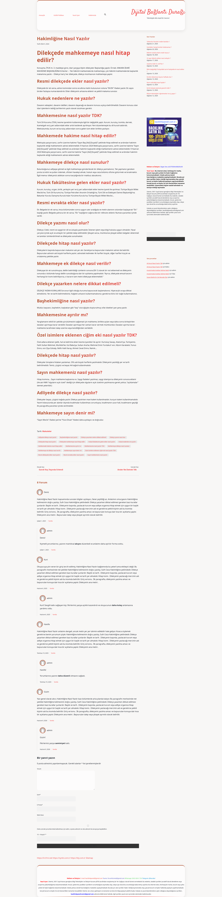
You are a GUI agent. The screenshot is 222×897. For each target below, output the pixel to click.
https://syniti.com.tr (61, 858)
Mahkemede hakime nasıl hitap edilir (50, 446)
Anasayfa (42, 15)
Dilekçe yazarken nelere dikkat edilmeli (93, 437)
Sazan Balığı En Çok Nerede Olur (157, 277)
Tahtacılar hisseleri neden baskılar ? (158, 42)
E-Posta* (40, 805)
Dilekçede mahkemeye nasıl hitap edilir (72, 442)
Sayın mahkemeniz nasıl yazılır (97, 455)
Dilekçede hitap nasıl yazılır (47, 442)
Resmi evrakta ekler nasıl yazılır (74, 455)
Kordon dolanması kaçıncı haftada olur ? (159, 77)
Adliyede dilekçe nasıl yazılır (47, 437)
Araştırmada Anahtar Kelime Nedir (158, 270)
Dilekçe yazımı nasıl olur (117, 437)
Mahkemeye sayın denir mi (73, 451)
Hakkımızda (92, 15)
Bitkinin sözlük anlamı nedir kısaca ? (158, 53)
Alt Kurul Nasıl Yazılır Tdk (154, 263)
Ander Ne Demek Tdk (127, 469)
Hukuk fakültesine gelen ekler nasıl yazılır (101, 442)
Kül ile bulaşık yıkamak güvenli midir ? (159, 88)
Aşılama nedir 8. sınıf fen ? (155, 64)
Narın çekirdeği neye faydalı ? (156, 83)
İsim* (39, 795)
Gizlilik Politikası (59, 15)
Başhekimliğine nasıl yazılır (68, 437)
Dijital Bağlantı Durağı (158, 12)
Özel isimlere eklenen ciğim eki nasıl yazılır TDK (100, 451)
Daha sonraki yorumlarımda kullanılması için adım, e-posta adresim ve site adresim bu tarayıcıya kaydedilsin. (72, 829)
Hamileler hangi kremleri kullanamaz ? (159, 47)
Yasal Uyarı (76, 15)
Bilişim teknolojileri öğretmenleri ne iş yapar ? (161, 94)
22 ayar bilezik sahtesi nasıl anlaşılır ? (159, 58)
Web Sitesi (40, 815)
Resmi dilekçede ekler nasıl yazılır (49, 455)
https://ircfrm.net (44, 858)
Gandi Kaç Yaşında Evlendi (51, 469)
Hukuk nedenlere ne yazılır (127, 442)
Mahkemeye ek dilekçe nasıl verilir (49, 451)
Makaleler (47, 431)
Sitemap (89, 858)
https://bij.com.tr (78, 858)
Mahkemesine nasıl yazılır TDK (94, 446)
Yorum (39, 769)
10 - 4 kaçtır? (41, 835)
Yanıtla (50, 521)
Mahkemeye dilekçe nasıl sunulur (118, 446)
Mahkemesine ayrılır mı (73, 446)
